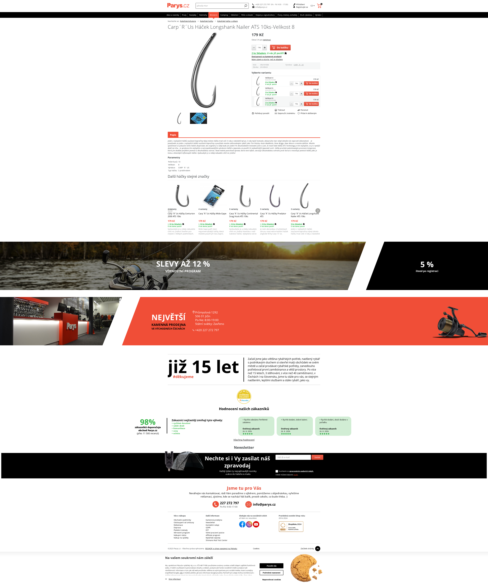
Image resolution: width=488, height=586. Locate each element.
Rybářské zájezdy (213, 538)
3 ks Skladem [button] (270, 92)
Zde (181, 573)
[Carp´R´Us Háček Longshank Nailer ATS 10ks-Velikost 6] (258, 95)
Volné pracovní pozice (215, 532)
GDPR (208, 527)
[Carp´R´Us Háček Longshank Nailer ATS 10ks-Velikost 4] (258, 84)
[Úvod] (178, 6)
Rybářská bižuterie (188, 21)
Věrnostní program (182, 532)
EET (207, 530)
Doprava (177, 527)
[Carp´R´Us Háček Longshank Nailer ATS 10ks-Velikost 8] (258, 105)
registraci (267, 40)
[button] (246, 6)
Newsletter (210, 522)
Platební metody (181, 530)
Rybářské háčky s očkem (227, 21)
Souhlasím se (284, 471)
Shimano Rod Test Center (216, 540)
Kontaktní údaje (212, 525)
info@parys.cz (261, 7)
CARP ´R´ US (299, 65)
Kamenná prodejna (214, 520)
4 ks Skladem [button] (270, 82)
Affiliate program (213, 535)
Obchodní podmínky (182, 520)
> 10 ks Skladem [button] (175, 224)
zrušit (296, 475)
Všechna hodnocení (244, 439)
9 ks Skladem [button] (296, 224)
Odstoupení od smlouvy (184, 522)
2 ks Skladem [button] (259, 53)
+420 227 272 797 (262, 4)
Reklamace (178, 525)
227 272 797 (229, 503)
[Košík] (319, 6)
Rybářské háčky (206, 21)
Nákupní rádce (180, 535)
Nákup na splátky (181, 538)
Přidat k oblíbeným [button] (309, 113)
